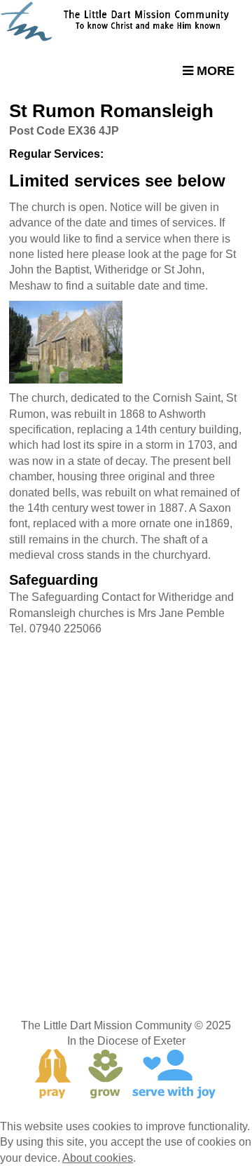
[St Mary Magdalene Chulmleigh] (126, 342)
